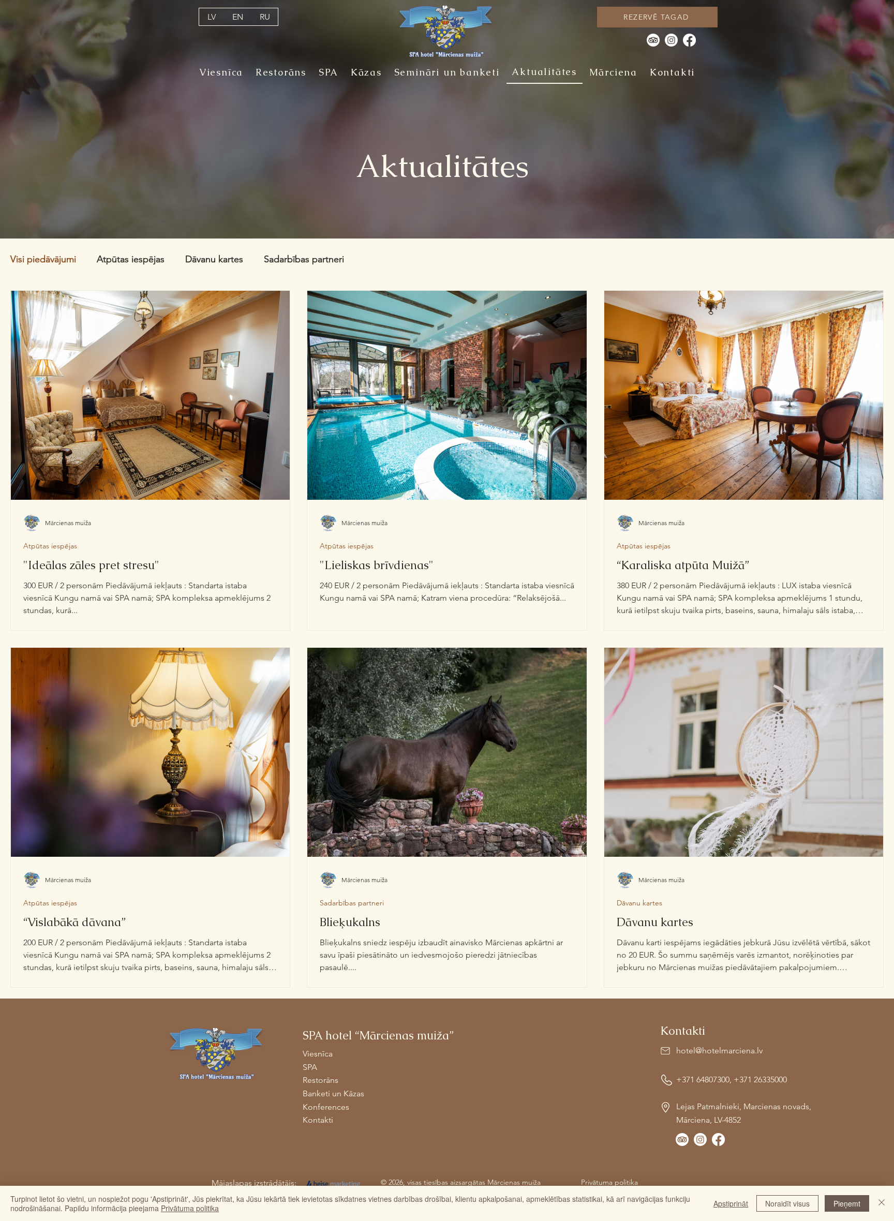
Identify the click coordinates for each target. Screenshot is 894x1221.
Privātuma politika (190, 1208)
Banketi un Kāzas (333, 1093)
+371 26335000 (760, 1079)
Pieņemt (846, 1203)
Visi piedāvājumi (43, 259)
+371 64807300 (702, 1079)
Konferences (326, 1107)
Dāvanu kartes (214, 259)
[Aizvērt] (881, 1203)
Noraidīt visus (787, 1203)
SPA (310, 1067)
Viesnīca (318, 1054)
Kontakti (318, 1120)
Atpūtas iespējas (131, 259)
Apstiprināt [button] (730, 1203)
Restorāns (320, 1080)
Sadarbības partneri (304, 259)
